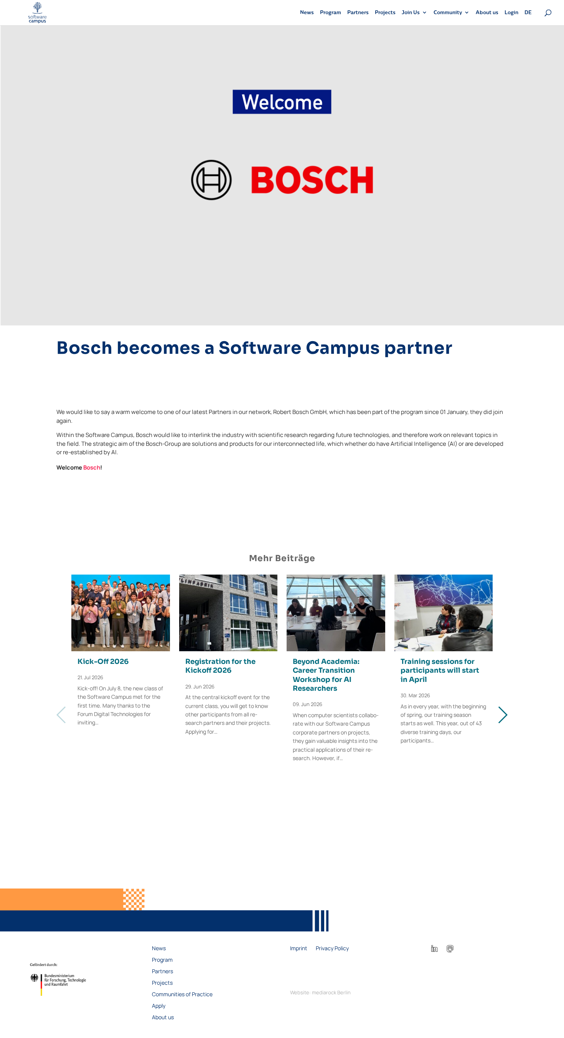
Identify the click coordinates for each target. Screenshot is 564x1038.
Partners (358, 12)
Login (511, 12)
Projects (385, 12)
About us (487, 12)
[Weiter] (502, 714)
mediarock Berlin (331, 992)
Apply (158, 1006)
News (307, 12)
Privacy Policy (332, 949)
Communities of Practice (182, 995)
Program (330, 12)
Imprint (298, 949)
